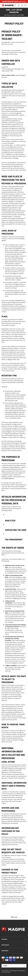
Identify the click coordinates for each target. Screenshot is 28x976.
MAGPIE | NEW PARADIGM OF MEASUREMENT (15, 970)
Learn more (22, 1)
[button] (22, 5)
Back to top (14, 917)
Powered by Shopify (6, 972)
